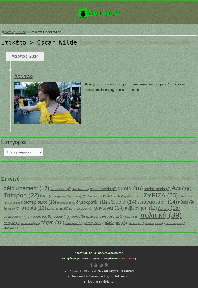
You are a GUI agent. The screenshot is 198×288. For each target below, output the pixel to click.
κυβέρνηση (141, 208)
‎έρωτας (11, 227)
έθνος (14, 202)
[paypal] (106, 265)
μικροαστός (40, 216)
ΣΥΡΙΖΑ (161, 195)
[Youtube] (96, 265)
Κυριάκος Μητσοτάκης (70, 196)
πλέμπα (115, 217)
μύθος (78, 217)
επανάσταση (157, 202)
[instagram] (101, 265)
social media (157, 189)
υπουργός (73, 223)
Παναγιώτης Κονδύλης (103, 196)
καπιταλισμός (80, 208)
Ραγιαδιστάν (132, 196)
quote (130, 188)
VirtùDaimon (120, 276)
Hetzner (109, 281)
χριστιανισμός (174, 223)
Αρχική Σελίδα (15, 32)
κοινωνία (108, 208)
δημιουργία (66, 202)
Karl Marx (80, 189)
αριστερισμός (38, 202)
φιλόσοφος (154, 223)
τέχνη (52, 222)
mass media (103, 189)
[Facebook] (91, 265)
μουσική (62, 217)
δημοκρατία (91, 202)
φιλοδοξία (136, 223)
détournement (26, 188)
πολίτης (132, 216)
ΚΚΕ (47, 196)
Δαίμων (73, 271)
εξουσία (122, 202)
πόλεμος (12, 223)
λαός (169, 208)
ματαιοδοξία (15, 217)
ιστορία (33, 208)
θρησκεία (11, 208)
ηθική (186, 202)
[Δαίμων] (99, 12)
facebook (60, 189)
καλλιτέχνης (57, 208)
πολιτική (161, 215)
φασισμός (93, 223)
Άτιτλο (23, 76)
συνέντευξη (30, 223)
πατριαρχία (96, 217)
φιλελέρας (115, 223)
